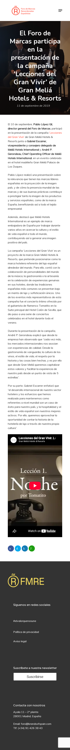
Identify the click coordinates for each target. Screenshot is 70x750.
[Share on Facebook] (11, 548)
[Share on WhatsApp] (32, 548)
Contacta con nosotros (29, 705)
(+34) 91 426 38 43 (30, 728)
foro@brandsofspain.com (36, 723)
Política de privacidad (26, 632)
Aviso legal (20, 641)
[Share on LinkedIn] (25, 548)
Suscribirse (35, 677)
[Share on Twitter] (18, 548)
